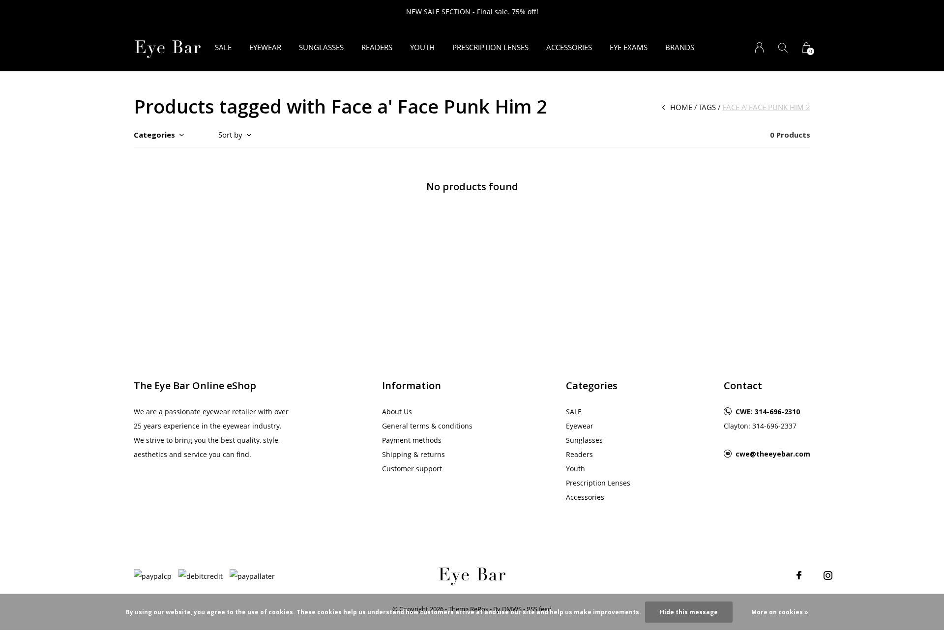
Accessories (569, 47)
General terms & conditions (427, 425)
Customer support (412, 468)
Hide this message (689, 612)
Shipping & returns (413, 454)
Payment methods (412, 440)
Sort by (230, 135)
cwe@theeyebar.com (773, 453)
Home (681, 107)
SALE (223, 47)
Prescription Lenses (490, 47)
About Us (397, 411)
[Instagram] (828, 575)
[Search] (783, 47)
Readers (376, 47)
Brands (679, 47)
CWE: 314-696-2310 (768, 411)
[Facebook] (798, 575)
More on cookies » (779, 612)
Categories (154, 135)
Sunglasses (321, 47)
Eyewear (265, 47)
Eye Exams (629, 47)
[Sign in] (759, 47)
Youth (422, 47)
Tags (707, 107)
